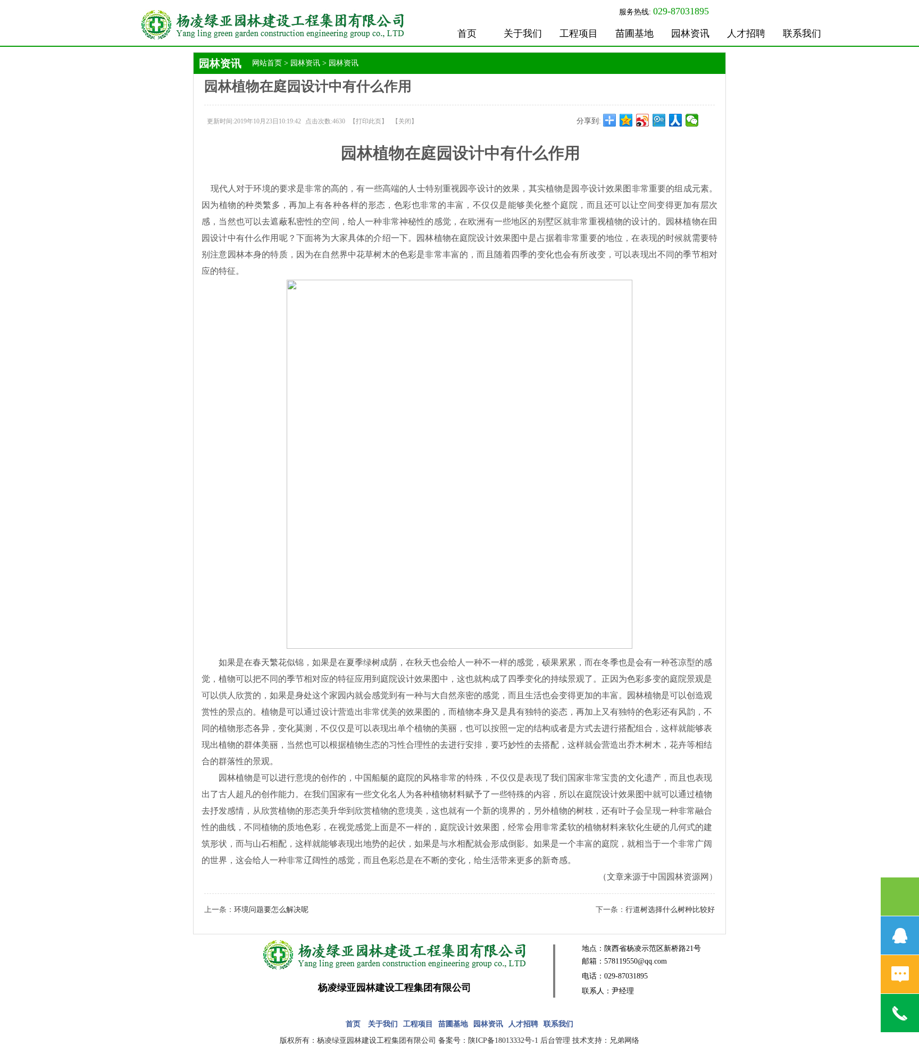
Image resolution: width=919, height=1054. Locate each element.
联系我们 (802, 33)
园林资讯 (690, 33)
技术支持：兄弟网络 (605, 1040)
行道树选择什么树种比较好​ (670, 910)
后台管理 (555, 1040)
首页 (467, 33)
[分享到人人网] (675, 120)
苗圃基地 (634, 33)
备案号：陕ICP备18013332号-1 (488, 1040)
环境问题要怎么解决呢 (271, 910)
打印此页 (368, 121)
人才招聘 (746, 33)
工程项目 (578, 33)
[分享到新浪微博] (642, 120)
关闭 (404, 121)
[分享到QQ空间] (626, 120)
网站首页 (267, 63)
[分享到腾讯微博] (659, 120)
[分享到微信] (692, 120)
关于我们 (523, 33)
